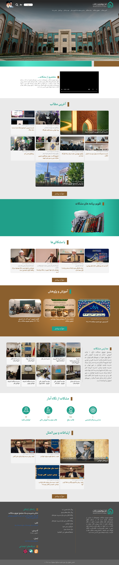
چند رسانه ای (66, 10)
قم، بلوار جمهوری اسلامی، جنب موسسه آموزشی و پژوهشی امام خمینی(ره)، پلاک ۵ (23, 517)
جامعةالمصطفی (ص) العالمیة (65, 532)
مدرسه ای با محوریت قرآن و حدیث (96, 132)
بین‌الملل (60, 10)
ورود (28, 5)
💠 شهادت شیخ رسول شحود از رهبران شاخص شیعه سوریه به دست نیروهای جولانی (85, 459)
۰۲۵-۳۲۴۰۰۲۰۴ (34, 526)
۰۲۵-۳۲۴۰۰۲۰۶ (18, 526)
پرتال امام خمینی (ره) (67, 510)
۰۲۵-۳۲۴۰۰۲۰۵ (26, 526)
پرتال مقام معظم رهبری (67, 512)
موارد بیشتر (59, 193)
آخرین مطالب (104, 10)
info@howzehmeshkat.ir (31, 541)
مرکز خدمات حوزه (68, 529)
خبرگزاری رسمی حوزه (67, 527)
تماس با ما (54, 10)
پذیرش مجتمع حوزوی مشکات (72, 184)
